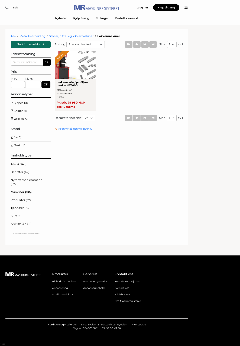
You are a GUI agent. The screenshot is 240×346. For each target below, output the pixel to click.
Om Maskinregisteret (128, 301)
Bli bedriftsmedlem (64, 281)
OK (46, 84)
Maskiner (21, 192)
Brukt (19, 145)
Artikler (21, 223)
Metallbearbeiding (32, 36)
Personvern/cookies (95, 281)
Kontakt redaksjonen (127, 281)
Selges (20, 111)
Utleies (20, 118)
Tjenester (20, 208)
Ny (17, 137)
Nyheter (61, 18)
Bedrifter (20, 172)
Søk (15, 7)
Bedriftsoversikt (126, 18)
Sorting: (60, 44)
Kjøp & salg (81, 18)
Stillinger (102, 18)
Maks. (29, 78)
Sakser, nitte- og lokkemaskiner (71, 36)
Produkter (21, 200)
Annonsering (60, 288)
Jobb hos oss (122, 294)
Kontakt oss (122, 288)
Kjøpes (20, 103)
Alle (13, 36)
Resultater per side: (69, 118)
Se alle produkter (62, 294)
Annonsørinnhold (94, 288)
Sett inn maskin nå (30, 44)
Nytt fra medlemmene (26, 182)
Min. (14, 78)
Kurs (16, 215)
